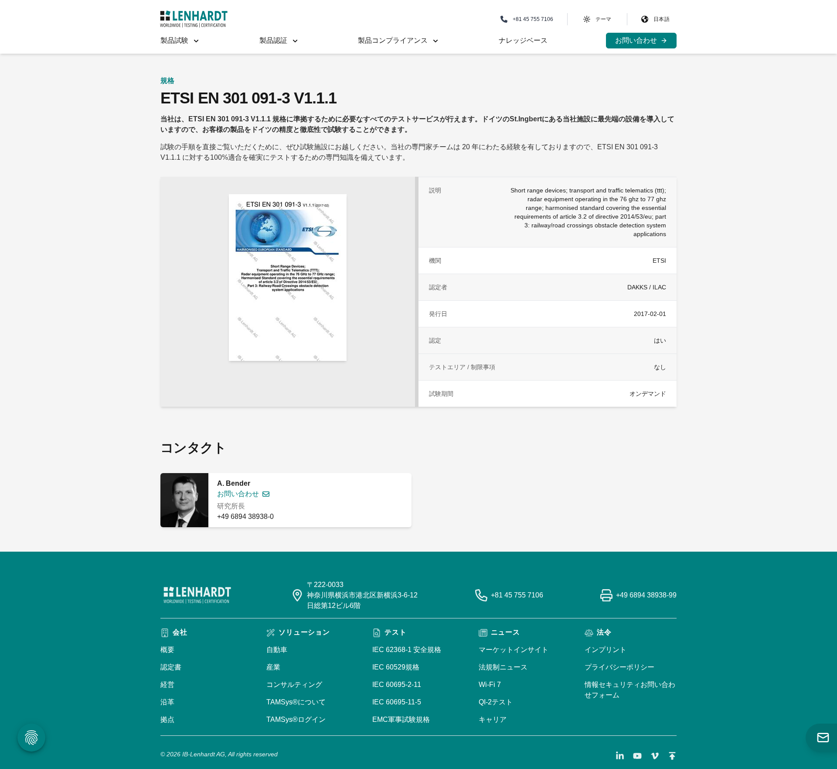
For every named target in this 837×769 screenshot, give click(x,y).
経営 (167, 684)
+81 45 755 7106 (517, 595)
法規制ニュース (503, 667)
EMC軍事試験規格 (401, 719)
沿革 (167, 702)
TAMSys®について (296, 702)
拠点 (167, 719)
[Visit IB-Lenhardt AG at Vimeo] (654, 756)
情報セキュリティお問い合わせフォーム (630, 690)
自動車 (276, 649)
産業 (273, 667)
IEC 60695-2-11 (396, 684)
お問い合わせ (238, 494)
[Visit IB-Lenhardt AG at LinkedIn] (620, 756)
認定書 (170, 667)
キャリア (493, 719)
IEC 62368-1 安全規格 (406, 649)
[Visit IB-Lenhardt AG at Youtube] (637, 756)
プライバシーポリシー (619, 667)
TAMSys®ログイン (296, 719)
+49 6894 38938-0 (245, 516)
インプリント (605, 649)
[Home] (194, 18)
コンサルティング (294, 684)
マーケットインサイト (513, 649)
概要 (167, 649)
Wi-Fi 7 (490, 684)
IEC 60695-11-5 (396, 702)
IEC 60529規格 (395, 667)
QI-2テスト (496, 702)
